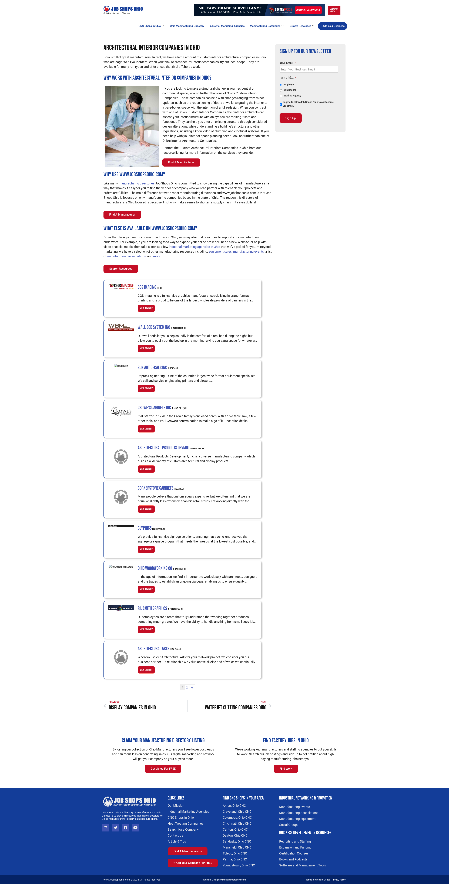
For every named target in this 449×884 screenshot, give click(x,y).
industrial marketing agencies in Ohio (194, 247)
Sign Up (290, 118)
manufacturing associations (126, 256)
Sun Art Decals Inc (158, 367)
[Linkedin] (105, 827)
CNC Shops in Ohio (150, 26)
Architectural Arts (159, 649)
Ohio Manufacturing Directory (187, 26)
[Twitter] (115, 827)
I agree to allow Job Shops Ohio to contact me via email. (308, 104)
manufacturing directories (137, 183)
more (156, 256)
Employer (289, 84)
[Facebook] (125, 827)
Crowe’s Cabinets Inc (162, 408)
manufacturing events (248, 251)
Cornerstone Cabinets (161, 488)
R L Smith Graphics (160, 608)
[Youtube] (135, 827)
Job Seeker (290, 90)
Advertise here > (334, 10)
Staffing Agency (292, 95)
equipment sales (220, 251)
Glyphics (151, 528)
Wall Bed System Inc (162, 327)
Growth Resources (300, 26)
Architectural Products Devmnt (171, 448)
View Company (146, 308)
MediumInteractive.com (234, 879)
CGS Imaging (150, 287)
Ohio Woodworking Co (162, 568)
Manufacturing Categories (265, 26)
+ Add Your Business (332, 26)
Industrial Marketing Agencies (227, 26)
